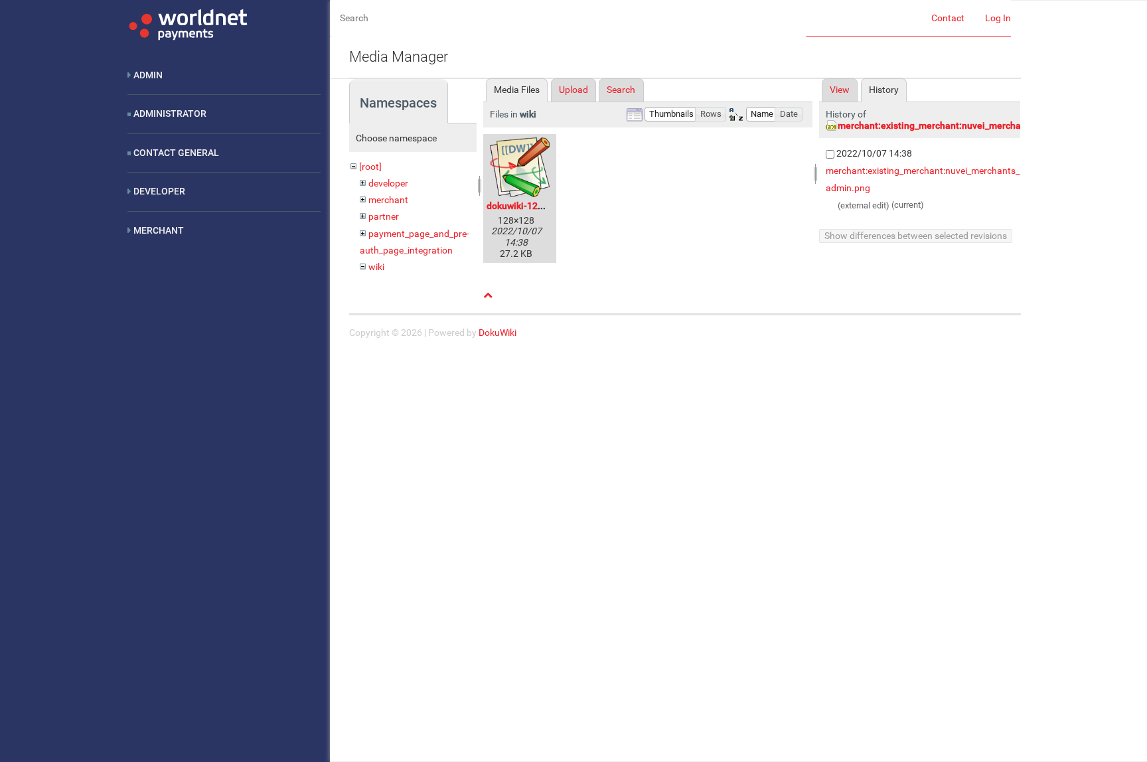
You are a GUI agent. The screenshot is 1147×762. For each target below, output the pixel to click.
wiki (376, 267)
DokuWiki (497, 332)
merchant (388, 199)
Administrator (169, 113)
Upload (573, 89)
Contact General (176, 152)
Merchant (158, 230)
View (840, 89)
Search (621, 89)
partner (383, 216)
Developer (159, 191)
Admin (148, 75)
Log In (998, 18)
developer (388, 183)
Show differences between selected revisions (915, 235)
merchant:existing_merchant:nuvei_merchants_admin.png (960, 125)
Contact (947, 18)
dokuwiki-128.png (524, 205)
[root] (370, 166)
